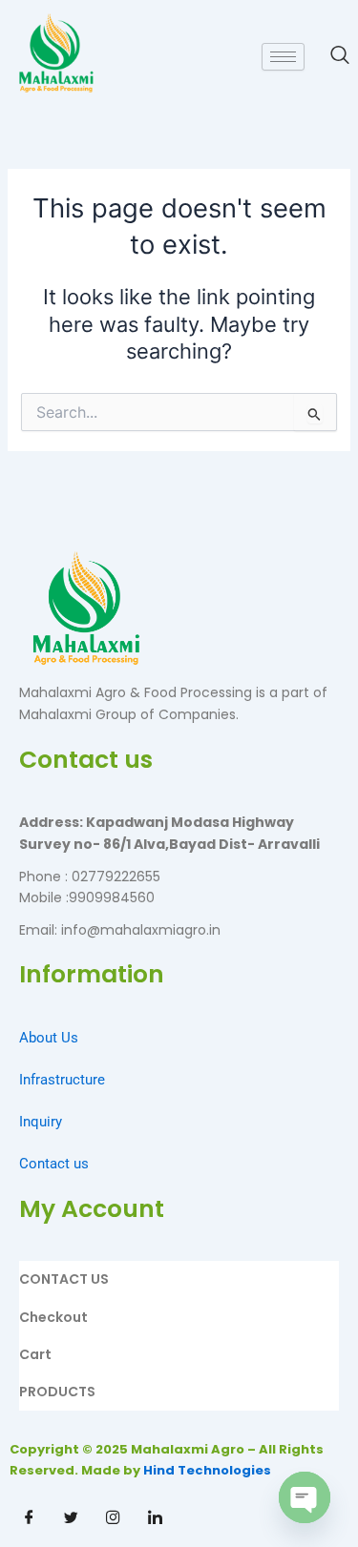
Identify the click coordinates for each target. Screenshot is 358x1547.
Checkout (53, 1317)
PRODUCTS (57, 1391)
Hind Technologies (207, 1470)
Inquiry (40, 1121)
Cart (35, 1354)
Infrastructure (62, 1079)
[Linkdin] (154, 1518)
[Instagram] (112, 1518)
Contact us (54, 1163)
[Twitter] (70, 1518)
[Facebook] (28, 1518)
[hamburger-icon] (283, 57)
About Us (48, 1037)
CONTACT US (64, 1279)
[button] (330, 56)
